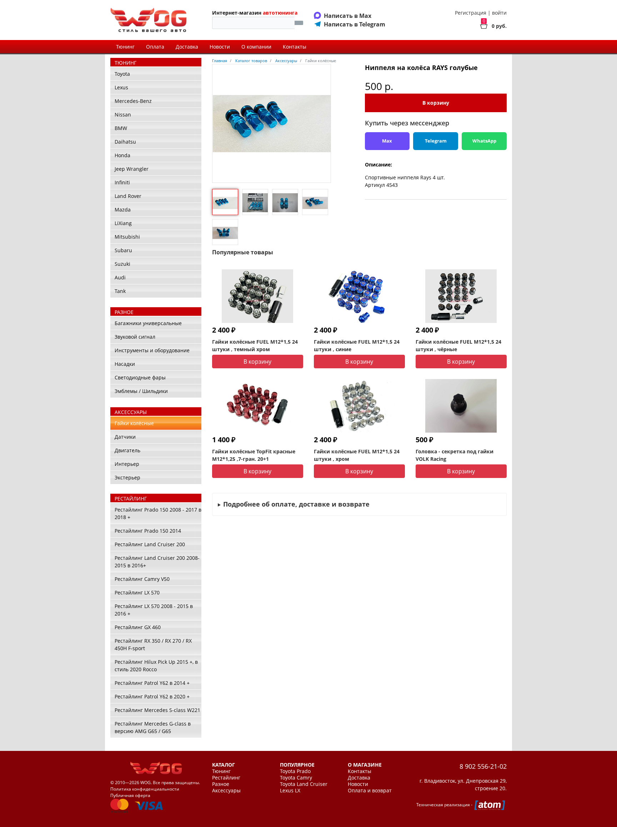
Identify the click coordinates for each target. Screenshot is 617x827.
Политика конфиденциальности (144, 789)
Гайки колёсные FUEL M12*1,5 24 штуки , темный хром (255, 345)
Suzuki (122, 263)
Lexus (121, 87)
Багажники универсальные (148, 323)
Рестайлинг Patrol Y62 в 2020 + (152, 696)
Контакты (294, 46)
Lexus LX (290, 790)
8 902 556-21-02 (483, 766)
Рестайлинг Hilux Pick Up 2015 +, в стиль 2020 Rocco (156, 665)
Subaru (123, 250)
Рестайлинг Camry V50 (142, 579)
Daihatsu (125, 141)
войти (499, 12)
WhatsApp (484, 141)
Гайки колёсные (134, 423)
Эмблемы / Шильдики (141, 391)
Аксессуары (226, 790)
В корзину (435, 102)
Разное (220, 784)
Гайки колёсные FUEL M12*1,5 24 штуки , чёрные (458, 345)
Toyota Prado (295, 771)
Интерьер (127, 463)
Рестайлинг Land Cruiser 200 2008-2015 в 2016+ (157, 561)
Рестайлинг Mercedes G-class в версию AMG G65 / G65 (153, 727)
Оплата (155, 46)
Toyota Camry (296, 777)
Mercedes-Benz (133, 101)
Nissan (123, 114)
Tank (120, 291)
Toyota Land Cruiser (303, 784)
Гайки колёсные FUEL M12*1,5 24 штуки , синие (357, 345)
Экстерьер (127, 477)
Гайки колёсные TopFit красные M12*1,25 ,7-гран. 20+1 (253, 455)
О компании (256, 46)
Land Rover (128, 196)
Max (387, 141)
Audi (120, 277)
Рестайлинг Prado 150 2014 (148, 530)
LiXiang (123, 223)
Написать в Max (347, 16)
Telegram (436, 141)
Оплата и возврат (370, 790)
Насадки (125, 363)
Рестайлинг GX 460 (138, 627)
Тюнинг (125, 46)
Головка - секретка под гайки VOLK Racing (454, 455)
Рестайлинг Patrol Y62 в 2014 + (152, 682)
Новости (220, 46)
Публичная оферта (130, 795)
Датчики (125, 436)
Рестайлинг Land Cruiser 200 (150, 544)
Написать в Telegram (354, 24)
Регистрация (470, 12)
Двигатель (127, 450)
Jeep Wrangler (132, 168)
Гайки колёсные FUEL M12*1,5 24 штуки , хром (357, 455)
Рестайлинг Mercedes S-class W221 (157, 710)
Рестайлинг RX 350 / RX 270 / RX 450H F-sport (153, 644)
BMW (121, 128)
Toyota (122, 73)
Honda (122, 155)
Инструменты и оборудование (152, 350)
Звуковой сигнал (135, 336)
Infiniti (122, 182)
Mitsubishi (127, 236)
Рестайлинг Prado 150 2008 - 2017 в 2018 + (158, 513)
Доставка (187, 46)
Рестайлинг (226, 777)
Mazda (123, 209)
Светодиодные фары (140, 377)
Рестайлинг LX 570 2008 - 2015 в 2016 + (154, 610)
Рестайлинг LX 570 (137, 592)
